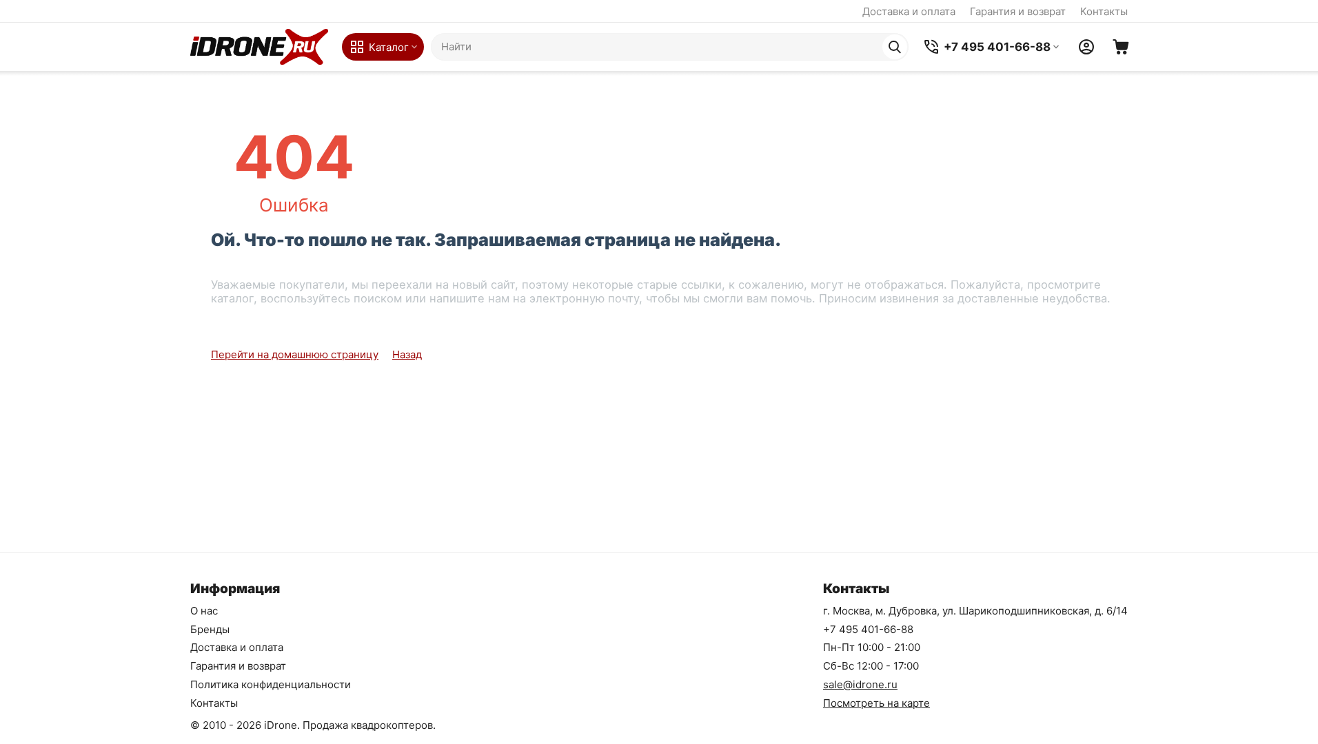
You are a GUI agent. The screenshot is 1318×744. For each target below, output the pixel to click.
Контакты (1104, 11)
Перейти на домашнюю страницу (294, 354)
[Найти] (894, 46)
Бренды (210, 629)
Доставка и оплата (908, 11)
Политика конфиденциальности (270, 684)
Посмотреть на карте (876, 703)
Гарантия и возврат (1018, 11)
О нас (204, 610)
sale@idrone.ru (860, 684)
